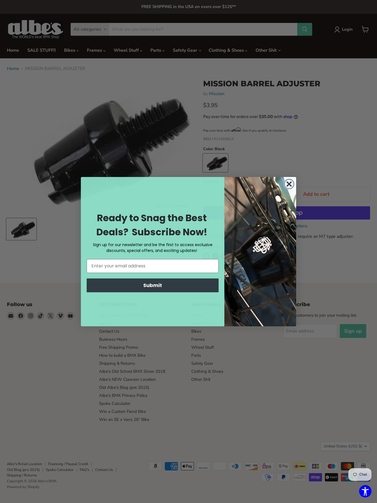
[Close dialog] (289, 184)
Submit (152, 285)
